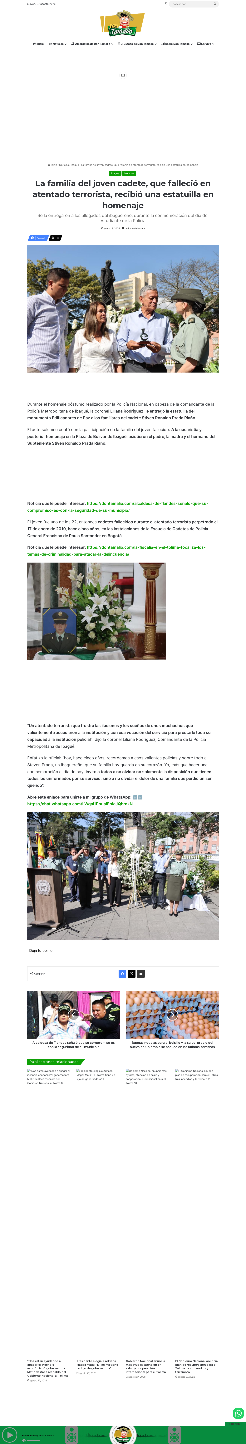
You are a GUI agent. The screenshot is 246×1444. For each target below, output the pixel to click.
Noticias (58, 43)
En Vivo (206, 43)
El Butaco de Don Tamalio (137, 43)
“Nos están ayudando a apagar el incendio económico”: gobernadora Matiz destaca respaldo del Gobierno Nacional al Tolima (47, 1368)
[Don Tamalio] (123, 23)
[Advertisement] (123, 130)
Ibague (75, 164)
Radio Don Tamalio (177, 43)
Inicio (40, 43)
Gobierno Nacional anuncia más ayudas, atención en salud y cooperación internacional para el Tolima (146, 1366)
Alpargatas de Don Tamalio (92, 43)
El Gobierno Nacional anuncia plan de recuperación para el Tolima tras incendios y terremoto (196, 1366)
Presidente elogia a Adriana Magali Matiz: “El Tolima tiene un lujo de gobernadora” (97, 1364)
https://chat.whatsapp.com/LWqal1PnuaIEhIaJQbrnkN (80, 803)
